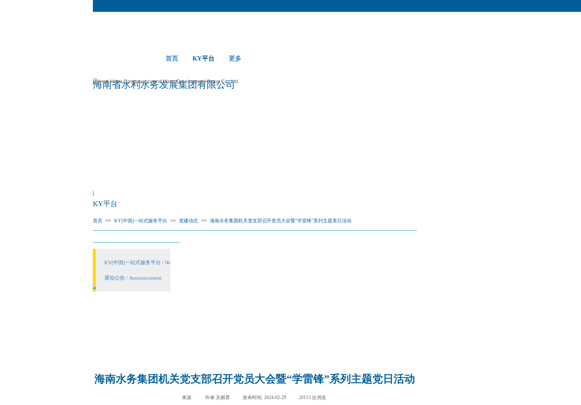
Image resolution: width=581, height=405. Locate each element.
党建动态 (188, 220)
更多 (235, 58)
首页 (172, 58)
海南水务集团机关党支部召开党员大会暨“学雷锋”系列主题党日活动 (280, 220)
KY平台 (203, 58)
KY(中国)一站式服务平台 (140, 220)
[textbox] (114, 44)
